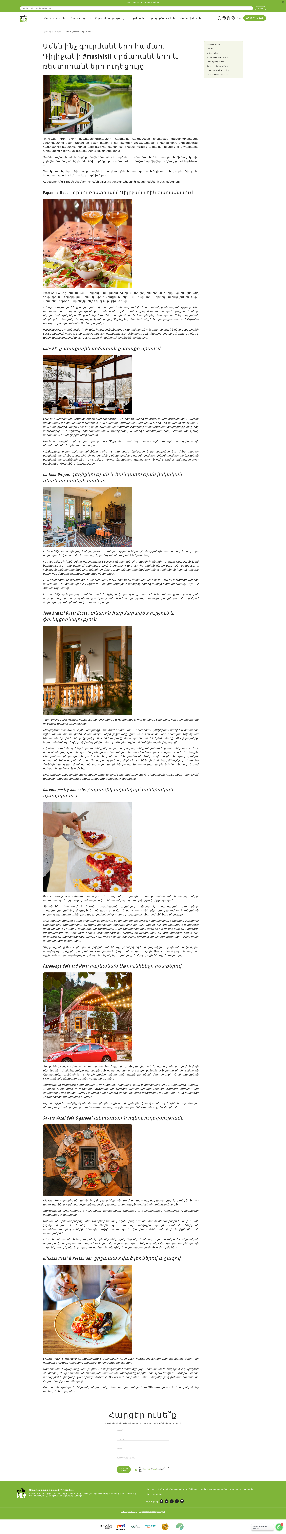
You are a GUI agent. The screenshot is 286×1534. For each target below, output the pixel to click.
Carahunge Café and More (217, 66)
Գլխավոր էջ (48, 32)
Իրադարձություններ (163, 18)
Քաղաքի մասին (54, 18)
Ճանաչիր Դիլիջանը (254, 18)
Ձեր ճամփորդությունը (109, 18)
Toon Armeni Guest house (217, 57)
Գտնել (260, 8)
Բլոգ (59, 32)
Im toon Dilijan (212, 53)
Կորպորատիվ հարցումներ (242, 1489)
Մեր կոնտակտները (155, 1494)
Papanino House (213, 44)
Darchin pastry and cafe (216, 62)
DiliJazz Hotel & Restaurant (218, 75)
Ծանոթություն (79, 18)
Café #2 (210, 49)
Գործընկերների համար (196, 1489)
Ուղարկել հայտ (123, 1469)
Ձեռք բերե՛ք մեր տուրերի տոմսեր (143, 2)
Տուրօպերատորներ (218, 1489)
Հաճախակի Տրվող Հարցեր (171, 1489)
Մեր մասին (137, 18)
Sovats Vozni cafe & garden (218, 70)
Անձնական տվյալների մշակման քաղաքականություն (143, 1512)
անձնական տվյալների (150, 1469)
